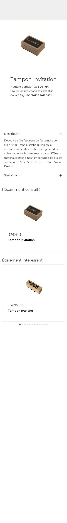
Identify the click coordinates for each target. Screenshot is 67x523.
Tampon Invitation (21, 240)
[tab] (20, 324)
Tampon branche (20, 310)
